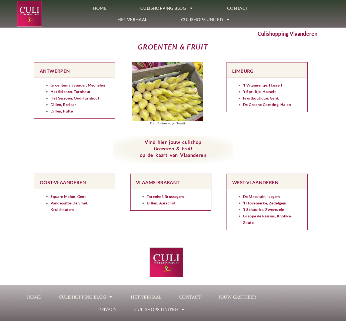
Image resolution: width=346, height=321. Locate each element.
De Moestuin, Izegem (261, 196)
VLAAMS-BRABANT (158, 182)
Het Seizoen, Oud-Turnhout (75, 98)
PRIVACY (107, 309)
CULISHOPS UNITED (202, 19)
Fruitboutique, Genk (261, 98)
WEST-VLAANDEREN (255, 182)
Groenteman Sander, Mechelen (78, 85)
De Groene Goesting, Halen (267, 104)
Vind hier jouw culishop (173, 142)
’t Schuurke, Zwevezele (263, 209)
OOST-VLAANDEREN (63, 182)
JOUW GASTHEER (237, 297)
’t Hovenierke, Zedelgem (264, 203)
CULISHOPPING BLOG (163, 8)
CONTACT (237, 8)
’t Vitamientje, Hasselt (262, 85)
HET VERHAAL (132, 19)
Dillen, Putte (62, 111)
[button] (74, 70)
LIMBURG (243, 71)
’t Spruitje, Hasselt (259, 91)
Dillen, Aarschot (161, 203)
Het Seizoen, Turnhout (70, 91)
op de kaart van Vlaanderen (173, 155)
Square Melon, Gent (68, 196)
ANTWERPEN (55, 71)
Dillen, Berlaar (63, 104)
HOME (100, 8)
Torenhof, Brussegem (165, 196)
